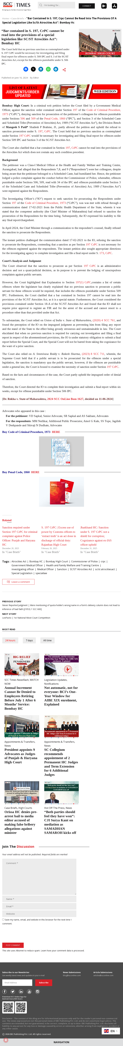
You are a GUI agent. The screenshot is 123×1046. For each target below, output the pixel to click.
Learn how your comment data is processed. (62, 950)
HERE (56, 431)
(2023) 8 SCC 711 (93, 353)
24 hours (10, 640)
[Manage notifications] (5, 1040)
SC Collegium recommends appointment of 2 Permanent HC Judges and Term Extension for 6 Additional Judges (61, 762)
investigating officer (23, 569)
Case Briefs (10, 808)
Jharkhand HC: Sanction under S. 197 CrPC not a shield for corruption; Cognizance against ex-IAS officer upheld (96, 536)
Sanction (62, 569)
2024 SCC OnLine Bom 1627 (65, 398)
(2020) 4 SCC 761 (104, 320)
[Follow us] (4, 991)
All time (47, 640)
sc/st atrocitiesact (105, 569)
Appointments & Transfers (19, 741)
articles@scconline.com (103, 975)
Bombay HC (36, 561)
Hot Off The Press (54, 808)
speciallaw (41, 573)
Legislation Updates (55, 680)
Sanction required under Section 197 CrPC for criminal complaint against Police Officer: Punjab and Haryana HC (19, 536)
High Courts (25, 808)
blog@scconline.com (72, 975)
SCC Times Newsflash (16, 680)
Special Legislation (22, 573)
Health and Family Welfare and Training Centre (72, 565)
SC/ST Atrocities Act (81, 569)
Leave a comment (20, 581)
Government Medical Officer (27, 565)
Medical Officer (45, 569)
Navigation (61, 1042)
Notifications (51, 683)
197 (75, 110)
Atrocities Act (19, 561)
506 (22, 118)
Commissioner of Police (84, 561)
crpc (103, 561)
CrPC (47, 131)
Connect (86, 6)
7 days (29, 640)
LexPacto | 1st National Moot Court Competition (26, 615)
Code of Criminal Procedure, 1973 (45, 202)
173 (101, 253)
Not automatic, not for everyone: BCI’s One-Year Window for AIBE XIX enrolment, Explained (61, 696)
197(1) (79, 282)
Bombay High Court (57, 561)
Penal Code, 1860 (54, 118)
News (7, 745)
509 (33, 118)
